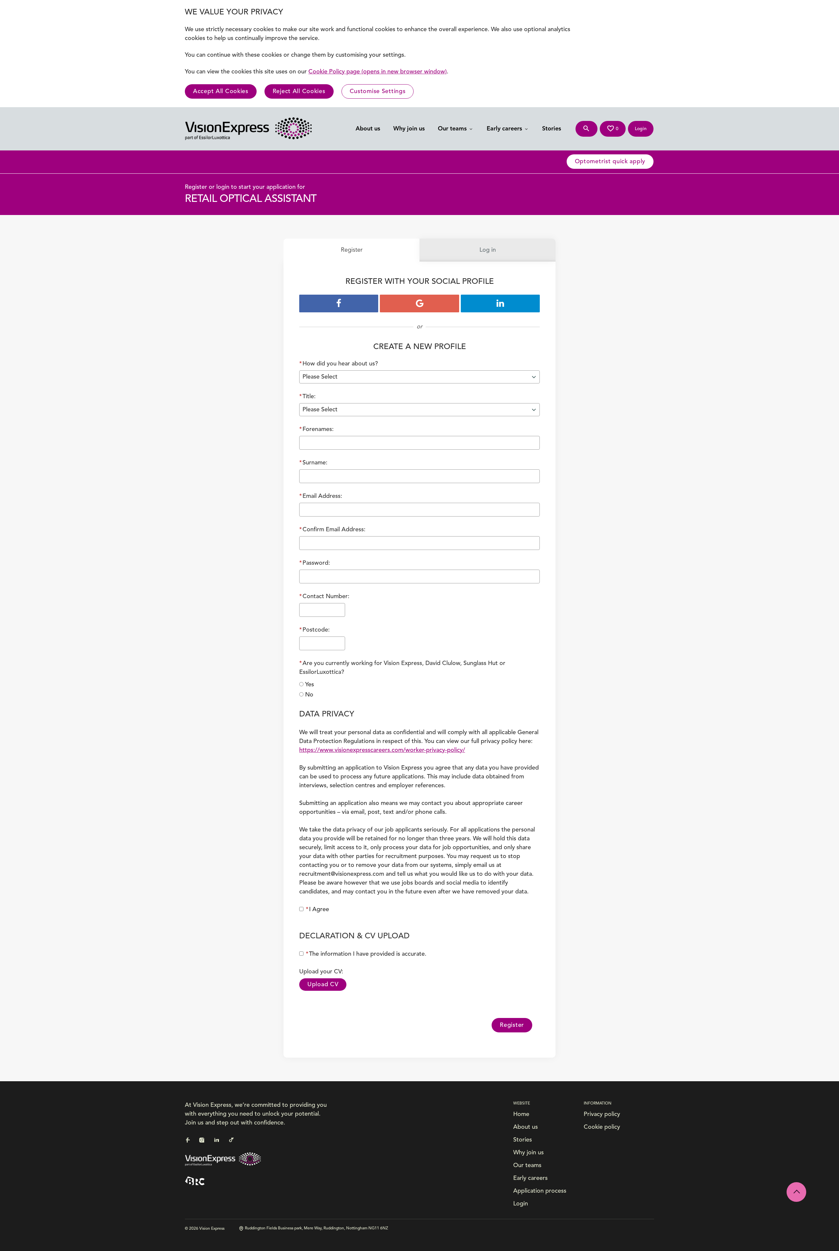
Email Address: (320, 496)
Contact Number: (324, 596)
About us (368, 129)
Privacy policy (602, 1114)
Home (521, 1114)
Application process (539, 1191)
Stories (551, 129)
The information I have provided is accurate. (366, 954)
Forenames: (316, 429)
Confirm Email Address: (332, 530)
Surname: (313, 463)
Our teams (453, 129)
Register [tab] (351, 250)
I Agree (317, 909)
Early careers (505, 129)
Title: (307, 397)
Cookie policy (602, 1127)
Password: (314, 563)
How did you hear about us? (338, 364)
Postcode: (314, 630)
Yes (309, 685)
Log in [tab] (487, 250)
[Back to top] (796, 1192)
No (309, 695)
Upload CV (322, 984)
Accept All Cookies (220, 91)
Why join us (409, 129)
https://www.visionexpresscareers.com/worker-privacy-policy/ (382, 750)
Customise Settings (378, 91)
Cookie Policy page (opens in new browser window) (377, 72)
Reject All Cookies (299, 91)
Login (520, 1204)
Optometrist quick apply (610, 162)
